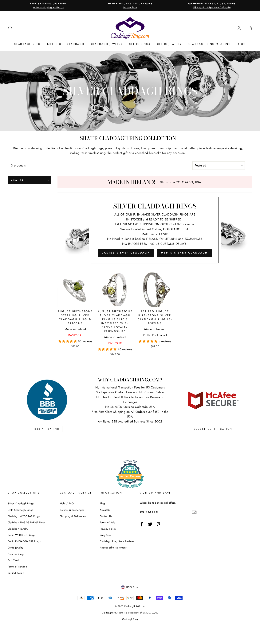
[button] (68, 341)
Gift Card (13, 560)
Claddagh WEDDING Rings (24, 516)
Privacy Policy (108, 529)
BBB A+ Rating (47, 429)
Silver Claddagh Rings (21, 503)
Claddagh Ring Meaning (209, 44)
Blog (242, 44)
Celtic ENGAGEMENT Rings (24, 541)
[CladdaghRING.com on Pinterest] (158, 524)
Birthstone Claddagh (65, 44)
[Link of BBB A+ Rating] (47, 400)
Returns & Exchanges (72, 510)
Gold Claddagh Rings (20, 510)
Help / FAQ (67, 503)
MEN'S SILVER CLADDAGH (184, 252)
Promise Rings (16, 554)
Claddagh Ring (27, 44)
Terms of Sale (107, 522)
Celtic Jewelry (169, 44)
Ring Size (105, 535)
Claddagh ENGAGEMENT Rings (26, 522)
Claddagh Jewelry (107, 44)
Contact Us (106, 516)
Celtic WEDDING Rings (21, 535)
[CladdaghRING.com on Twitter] (150, 524)
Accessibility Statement (113, 547)
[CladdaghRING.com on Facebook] (142, 524)
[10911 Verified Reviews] (130, 489)
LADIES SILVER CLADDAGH (126, 252)
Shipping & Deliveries (73, 516)
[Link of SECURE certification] (213, 400)
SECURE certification (213, 429)
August (17, 180)
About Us (105, 510)
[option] (48, 6)
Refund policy (16, 573)
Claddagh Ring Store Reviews (117, 541)
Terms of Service (17, 566)
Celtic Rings (139, 44)
